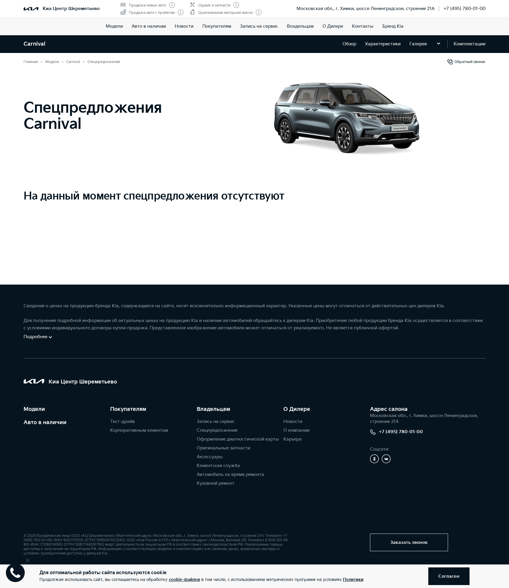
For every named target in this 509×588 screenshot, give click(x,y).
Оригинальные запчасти (223, 448)
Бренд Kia (393, 26)
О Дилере (333, 26)
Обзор (349, 44)
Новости (184, 26)
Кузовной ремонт (215, 483)
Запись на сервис (259, 26)
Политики (353, 579)
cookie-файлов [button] (184, 579)
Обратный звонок (470, 62)
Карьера (292, 439)
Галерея (418, 44)
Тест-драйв (122, 421)
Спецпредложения (217, 430)
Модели (114, 26)
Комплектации (469, 44)
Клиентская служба (218, 466)
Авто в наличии (149, 26)
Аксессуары (210, 457)
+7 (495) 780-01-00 (464, 8)
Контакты (363, 26)
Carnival (34, 44)
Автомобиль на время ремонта (230, 474)
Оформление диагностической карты (238, 439)
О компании (296, 430)
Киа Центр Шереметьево (71, 8)
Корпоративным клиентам (139, 430)
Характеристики (383, 44)
